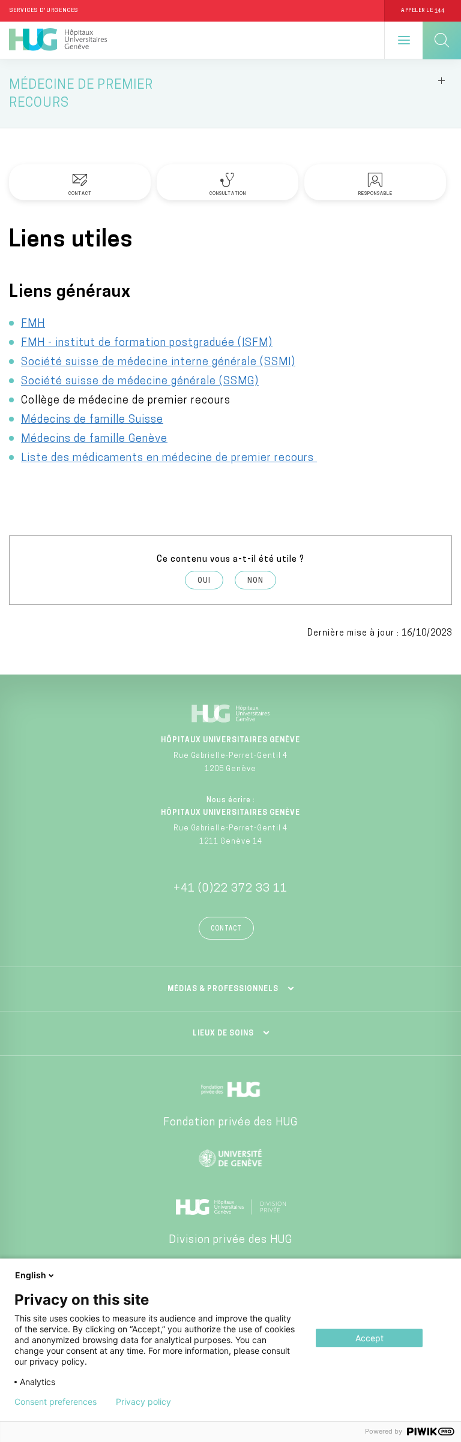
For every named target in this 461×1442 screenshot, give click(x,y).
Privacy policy (143, 1402)
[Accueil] (58, 40)
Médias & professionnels (223, 989)
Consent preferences (55, 1402)
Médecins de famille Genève (94, 439)
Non (255, 581)
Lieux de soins (223, 1033)
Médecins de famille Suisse (92, 420)
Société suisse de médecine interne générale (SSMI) (158, 362)
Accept (369, 1338)
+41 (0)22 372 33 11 (230, 889)
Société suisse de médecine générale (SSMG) (140, 382)
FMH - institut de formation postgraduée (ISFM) (147, 343)
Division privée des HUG (230, 1240)
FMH (33, 324)
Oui (204, 581)
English (30, 1275)
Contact (226, 929)
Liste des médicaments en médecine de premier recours (169, 458)
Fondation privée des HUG (230, 1123)
